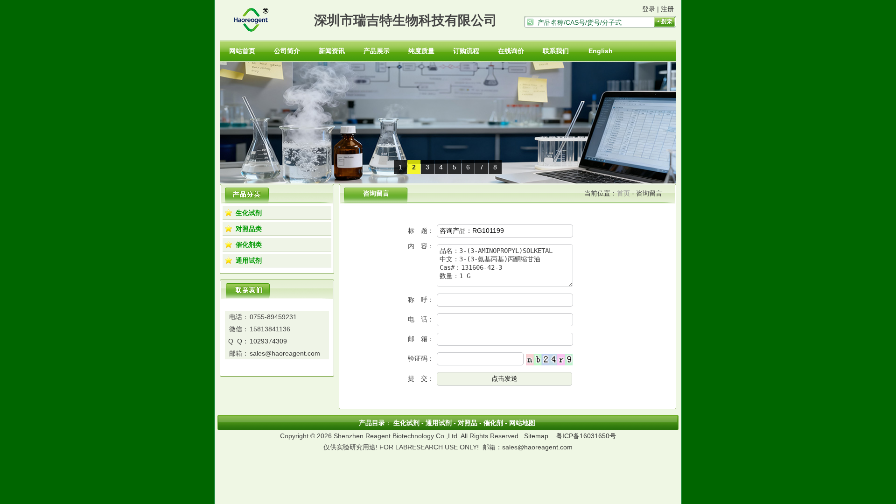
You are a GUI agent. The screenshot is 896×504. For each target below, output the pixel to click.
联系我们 (556, 51)
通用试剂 (249, 260)
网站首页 (242, 51)
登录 (648, 9)
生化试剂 (249, 213)
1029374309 (268, 341)
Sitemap (536, 436)
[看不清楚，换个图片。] (549, 359)
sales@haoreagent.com (285, 353)
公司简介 (287, 51)
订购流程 (466, 51)
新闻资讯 (332, 51)
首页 (623, 193)
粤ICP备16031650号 (586, 436)
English (600, 51)
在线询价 (511, 51)
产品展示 (377, 51)
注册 (667, 9)
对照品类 (249, 228)
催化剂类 (249, 244)
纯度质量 (421, 51)
